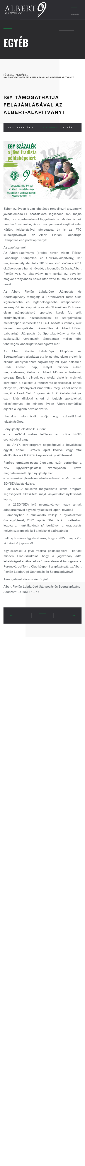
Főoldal (8, 75)
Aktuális (21, 75)
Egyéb (68, 127)
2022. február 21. (22, 127)
